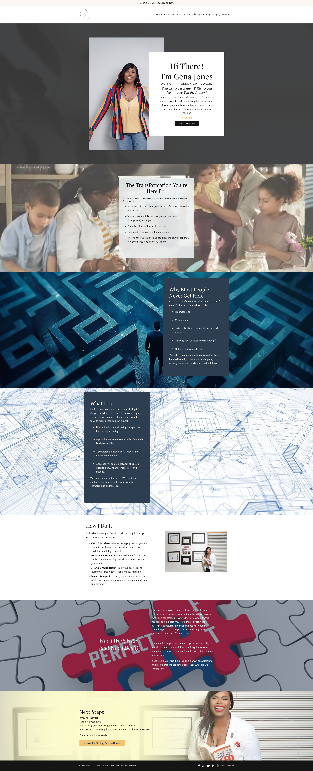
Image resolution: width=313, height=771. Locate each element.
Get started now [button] (187, 124)
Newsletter (119, 765)
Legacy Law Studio (222, 14)
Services (105, 765)
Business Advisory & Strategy (197, 14)
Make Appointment (130, 765)
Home (159, 14)
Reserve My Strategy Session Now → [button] (102, 743)
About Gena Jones (172, 14)
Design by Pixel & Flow (227, 765)
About (112, 765)
